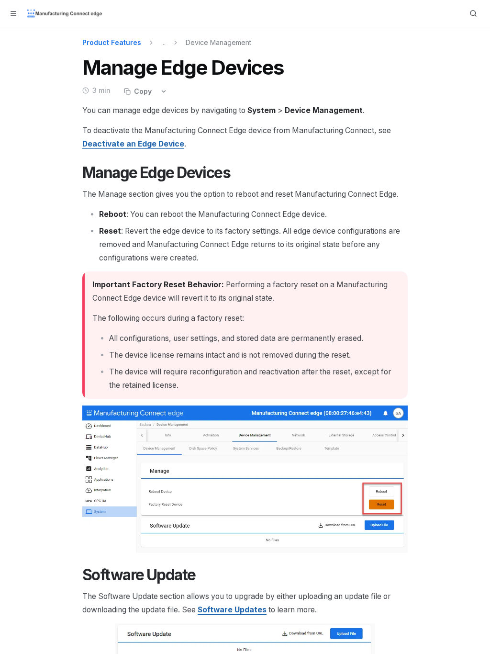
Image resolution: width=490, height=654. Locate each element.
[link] (133, 143)
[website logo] (65, 13)
